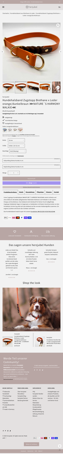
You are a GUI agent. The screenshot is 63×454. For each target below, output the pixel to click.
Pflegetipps (40, 192)
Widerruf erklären (31, 444)
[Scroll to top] (59, 450)
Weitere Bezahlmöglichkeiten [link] (31, 187)
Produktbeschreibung (10, 192)
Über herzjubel (22, 391)
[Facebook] (34, 370)
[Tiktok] (42, 370)
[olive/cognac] (15, 130)
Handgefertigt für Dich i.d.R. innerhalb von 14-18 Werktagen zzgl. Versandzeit (23, 113)
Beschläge (5, 151)
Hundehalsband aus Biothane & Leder (22, 13)
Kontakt (56, 192)
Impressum (23, 451)
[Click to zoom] (58, 25)
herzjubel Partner (23, 398)
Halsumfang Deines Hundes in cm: (13, 160)
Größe (4, 145)
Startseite (6, 13)
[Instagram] (39, 370)
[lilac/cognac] (10, 130)
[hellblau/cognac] (5, 130)
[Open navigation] (13, 7)
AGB (36, 451)
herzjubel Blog (22, 396)
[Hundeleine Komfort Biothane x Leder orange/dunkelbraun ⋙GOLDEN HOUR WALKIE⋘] (40, 342)
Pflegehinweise (37, 409)
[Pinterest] (5, 430)
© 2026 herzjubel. (8, 436)
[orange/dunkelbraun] (20, 130)
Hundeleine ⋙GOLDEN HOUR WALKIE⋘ (43, 211)
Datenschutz (30, 451)
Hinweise (49, 192)
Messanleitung (30, 192)
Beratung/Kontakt (23, 400)
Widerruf (40, 451)
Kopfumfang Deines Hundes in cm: (14, 167)
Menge (4, 173)
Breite (4, 140)
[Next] (59, 2)
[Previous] (3, 2)
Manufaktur (21, 394)
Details (21, 192)
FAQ (34, 391)
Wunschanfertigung (38, 411)
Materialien (36, 403)
